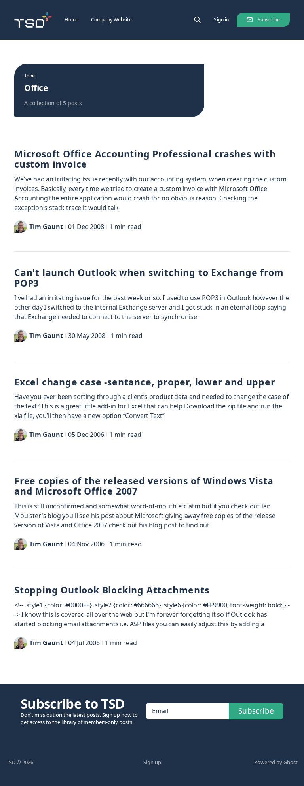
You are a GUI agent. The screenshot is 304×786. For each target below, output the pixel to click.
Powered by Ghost (276, 762)
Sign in (221, 19)
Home (71, 19)
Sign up (152, 762)
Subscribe (269, 19)
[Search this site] (197, 20)
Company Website (111, 19)
